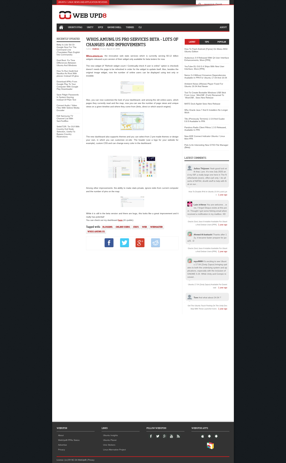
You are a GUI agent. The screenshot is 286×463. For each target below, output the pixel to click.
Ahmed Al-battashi (203, 234)
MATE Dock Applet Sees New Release (202, 104)
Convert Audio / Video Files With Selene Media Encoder (68, 108)
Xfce (100, 27)
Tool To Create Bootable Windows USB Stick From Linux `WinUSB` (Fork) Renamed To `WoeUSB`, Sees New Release (205, 95)
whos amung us (96, 231)
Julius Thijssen (201, 168)
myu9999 (198, 261)
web (144, 227)
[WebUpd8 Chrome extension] (210, 448)
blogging (107, 227)
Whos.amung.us (94, 56)
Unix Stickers (109, 445)
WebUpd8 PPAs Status (69, 440)
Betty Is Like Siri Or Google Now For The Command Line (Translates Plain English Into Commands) (68, 49)
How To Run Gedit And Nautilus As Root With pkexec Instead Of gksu (68, 73)
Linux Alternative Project (114, 449)
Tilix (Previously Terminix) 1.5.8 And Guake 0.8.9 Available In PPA (204, 120)
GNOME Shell (114, 27)
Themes (130, 27)
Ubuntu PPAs (75, 27)
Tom (196, 297)
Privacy (61, 449)
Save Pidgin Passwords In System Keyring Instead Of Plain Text (68, 97)
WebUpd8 (82, 460)
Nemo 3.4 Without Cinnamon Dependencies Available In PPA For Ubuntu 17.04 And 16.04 (205, 76)
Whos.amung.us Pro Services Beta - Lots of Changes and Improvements (132, 41)
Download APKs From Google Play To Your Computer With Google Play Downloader (67, 85)
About (223, 27)
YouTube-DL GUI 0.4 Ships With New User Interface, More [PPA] (204, 67)
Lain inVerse (200, 204)
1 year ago (222, 195)
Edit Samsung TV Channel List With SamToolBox (65, 118)
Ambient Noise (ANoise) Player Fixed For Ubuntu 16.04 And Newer (203, 85)
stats (136, 227)
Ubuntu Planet (109, 440)
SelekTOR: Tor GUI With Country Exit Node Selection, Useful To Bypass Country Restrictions (68, 131)
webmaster (156, 227)
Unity (90, 27)
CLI (140, 27)
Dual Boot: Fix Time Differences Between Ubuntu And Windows (67, 63)
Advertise (62, 445)
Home (61, 27)
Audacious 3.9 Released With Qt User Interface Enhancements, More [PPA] (206, 59)
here (120, 220)
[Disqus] (132, 293)
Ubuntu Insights (110, 435)
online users (123, 227)
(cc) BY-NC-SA (70, 460)
